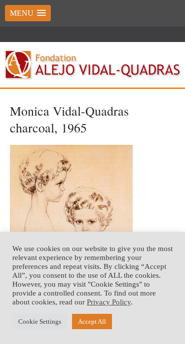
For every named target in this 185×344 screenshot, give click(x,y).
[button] (28, 13)
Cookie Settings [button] (39, 321)
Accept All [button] (92, 321)
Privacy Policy (109, 302)
